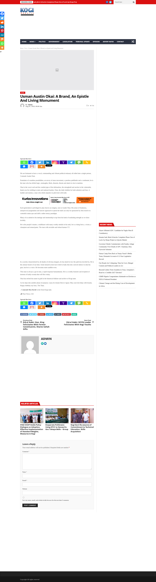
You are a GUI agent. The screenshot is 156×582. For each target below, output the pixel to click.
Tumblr (58, 314)
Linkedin (50, 314)
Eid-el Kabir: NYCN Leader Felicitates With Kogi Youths (77, 323)
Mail (75, 314)
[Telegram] (71, 162)
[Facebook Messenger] (24, 166)
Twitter (33, 314)
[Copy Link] (87, 162)
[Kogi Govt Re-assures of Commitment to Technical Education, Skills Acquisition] (82, 415)
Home (24, 42)
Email (24, 480)
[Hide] (1, 52)
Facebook (24, 314)
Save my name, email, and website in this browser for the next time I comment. (45, 500)
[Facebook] (32, 162)
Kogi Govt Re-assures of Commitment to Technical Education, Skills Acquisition (82, 428)
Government (54, 42)
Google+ (42, 314)
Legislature (67, 42)
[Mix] (2, 39)
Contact (120, 42)
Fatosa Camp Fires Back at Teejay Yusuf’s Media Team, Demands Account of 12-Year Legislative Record (115, 256)
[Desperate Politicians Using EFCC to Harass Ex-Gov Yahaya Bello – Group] (57, 415)
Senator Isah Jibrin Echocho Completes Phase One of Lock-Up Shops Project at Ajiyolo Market (51, 2)
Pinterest (67, 314)
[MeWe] (2, 35)
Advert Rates (108, 42)
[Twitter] (40, 162)
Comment (25, 451)
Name (24, 472)
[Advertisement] (98, 21)
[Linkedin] (47, 162)
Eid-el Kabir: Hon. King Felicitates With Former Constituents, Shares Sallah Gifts (36, 325)
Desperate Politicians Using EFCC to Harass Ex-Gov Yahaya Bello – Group (56, 427)
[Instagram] (55, 162)
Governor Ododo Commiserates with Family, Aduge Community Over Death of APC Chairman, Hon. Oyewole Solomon (116, 247)
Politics (42, 42)
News (32, 42)
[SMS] (79, 162)
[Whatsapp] (24, 162)
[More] (41, 166)
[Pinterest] (2, 31)
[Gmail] (32, 166)
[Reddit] (2, 22)
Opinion (96, 42)
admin (30, 105)
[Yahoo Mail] (63, 162)
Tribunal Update (83, 42)
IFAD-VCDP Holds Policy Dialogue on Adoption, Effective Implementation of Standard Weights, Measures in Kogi (31, 429)
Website (24, 489)
